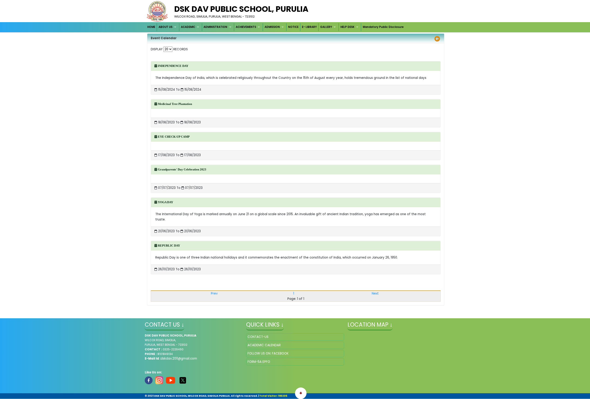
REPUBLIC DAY (168, 245)
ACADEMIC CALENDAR (264, 345)
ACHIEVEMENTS (246, 27)
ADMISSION (272, 27)
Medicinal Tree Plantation (174, 104)
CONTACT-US (258, 337)
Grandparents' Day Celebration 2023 (181, 169)
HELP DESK (347, 27)
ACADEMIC (188, 27)
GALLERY (326, 27)
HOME (151, 27)
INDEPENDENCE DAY (172, 66)
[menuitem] (151, 27)
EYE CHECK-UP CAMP (173, 136)
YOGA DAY (165, 202)
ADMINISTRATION (215, 27)
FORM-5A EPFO (259, 362)
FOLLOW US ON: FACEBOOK (268, 353)
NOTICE (293, 27)
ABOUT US (165, 27)
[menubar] (275, 27)
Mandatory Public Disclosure (383, 27)
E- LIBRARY (309, 27)
